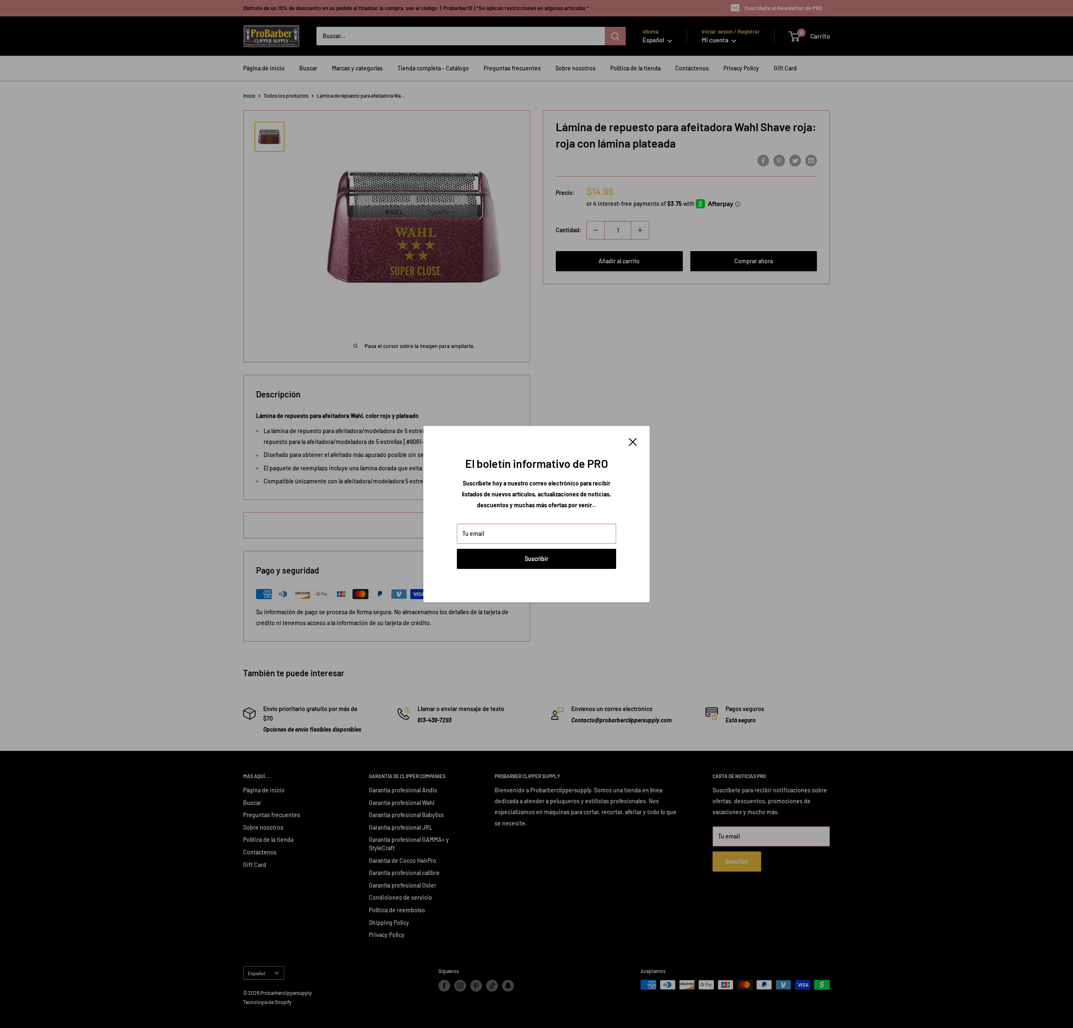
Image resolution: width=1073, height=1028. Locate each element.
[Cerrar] (633, 441)
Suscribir (536, 558)
